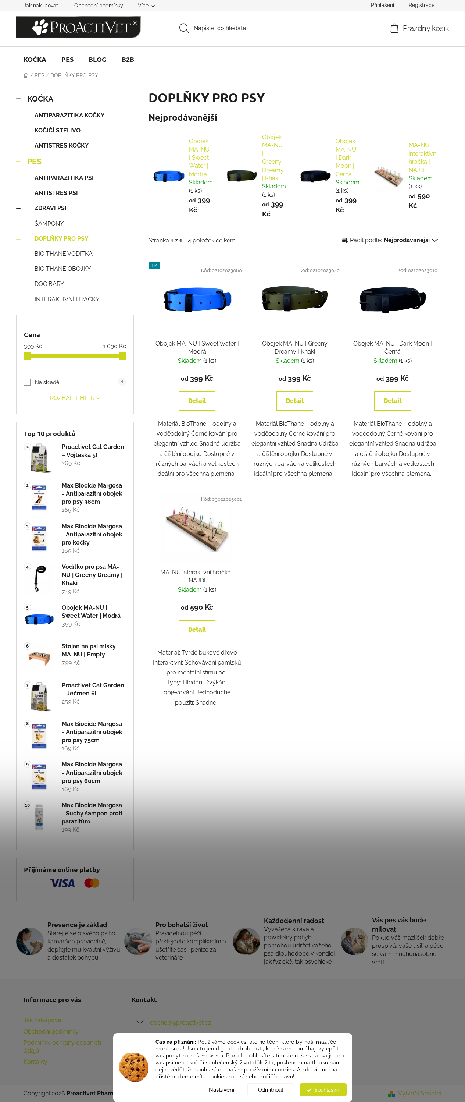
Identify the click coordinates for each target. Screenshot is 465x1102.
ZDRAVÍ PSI (51, 208)
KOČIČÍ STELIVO (58, 130)
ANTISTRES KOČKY (62, 145)
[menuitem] (35, 59)
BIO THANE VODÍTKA (64, 253)
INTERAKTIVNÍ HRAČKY (67, 299)
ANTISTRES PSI (56, 192)
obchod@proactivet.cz (180, 1023)
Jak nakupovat (41, 5)
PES (34, 161)
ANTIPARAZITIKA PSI (64, 177)
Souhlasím (326, 1090)
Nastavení (221, 1090)
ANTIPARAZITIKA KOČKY (70, 115)
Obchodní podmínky (98, 5)
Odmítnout (270, 1090)
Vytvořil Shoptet (420, 1093)
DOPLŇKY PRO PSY (62, 238)
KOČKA (40, 98)
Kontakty (35, 1061)
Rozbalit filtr (72, 397)
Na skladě (79, 382)
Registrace (421, 5)
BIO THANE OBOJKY (63, 268)
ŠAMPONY (49, 223)
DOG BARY (49, 283)
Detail (197, 400)
